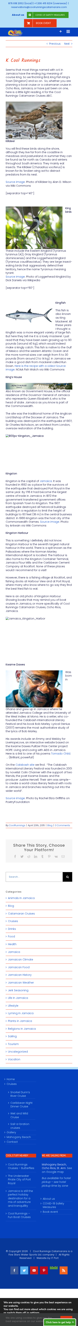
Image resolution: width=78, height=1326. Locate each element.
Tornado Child (60, 753)
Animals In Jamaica (21, 898)
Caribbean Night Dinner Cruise (21, 1105)
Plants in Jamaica (20, 1021)
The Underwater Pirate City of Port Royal (19, 1179)
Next (67, 44)
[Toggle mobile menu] (68, 31)
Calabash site (25, 765)
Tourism (13, 1044)
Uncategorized (18, 1052)
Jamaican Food (19, 967)
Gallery (11, 1132)
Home (11, 1079)
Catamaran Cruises (21, 913)
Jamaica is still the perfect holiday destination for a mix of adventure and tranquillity (20, 1198)
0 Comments (62, 825)
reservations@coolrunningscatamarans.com (39, 7)
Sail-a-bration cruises (19, 1126)
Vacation (14, 1059)
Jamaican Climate (20, 959)
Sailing (12, 1036)
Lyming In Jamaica (21, 1013)
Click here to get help (58, 1322)
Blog (49, 825)
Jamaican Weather (21, 982)
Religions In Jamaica (22, 1029)
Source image (15, 182)
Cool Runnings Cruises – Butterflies (21, 1166)
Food (11, 936)
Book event (50, 1212)
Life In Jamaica (18, 998)
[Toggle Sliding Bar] (61, 31)
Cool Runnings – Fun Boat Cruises (19, 1215)
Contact (12, 1142)
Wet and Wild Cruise (19, 1115)
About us (49, 1199)
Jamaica (46, 481)
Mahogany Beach (19, 1137)
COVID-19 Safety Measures (53, 1205)
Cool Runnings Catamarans (50, 1251)
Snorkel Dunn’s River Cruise (20, 1094)
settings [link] (34, 1312)
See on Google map (57, 1170)
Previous (55, 44)
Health (12, 944)
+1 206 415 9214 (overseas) (50, 3)
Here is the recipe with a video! (35, 366)
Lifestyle (13, 1006)
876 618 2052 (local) (20, 3)
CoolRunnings (17, 825)
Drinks (12, 929)
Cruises (13, 921)
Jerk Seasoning (18, 990)
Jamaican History (20, 975)
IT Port (54, 1258)
